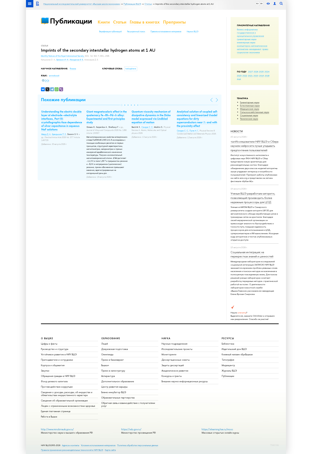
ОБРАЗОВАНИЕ (110, 338)
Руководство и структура (54, 349)
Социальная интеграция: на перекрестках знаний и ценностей (252, 254)
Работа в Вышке (49, 416)
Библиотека (228, 343)
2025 (261, 71)
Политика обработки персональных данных (137, 445)
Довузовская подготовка (114, 349)
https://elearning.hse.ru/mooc (217, 429)
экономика (254, 52)
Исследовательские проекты (177, 349)
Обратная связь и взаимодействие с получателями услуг (128, 404)
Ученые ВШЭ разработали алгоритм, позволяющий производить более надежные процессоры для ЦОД (253, 198)
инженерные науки (246, 42)
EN (261, 3)
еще (239, 78)
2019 (261, 75)
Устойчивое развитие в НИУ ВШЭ (59, 354)
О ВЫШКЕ (47, 338)
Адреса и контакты (70, 445)
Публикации (71, 21)
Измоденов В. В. (76, 59)
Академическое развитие (175, 370)
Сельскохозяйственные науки (254, 112)
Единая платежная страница (55, 411)
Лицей (104, 343)
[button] (121, 105)
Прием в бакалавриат (112, 359)
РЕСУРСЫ (228, 338)
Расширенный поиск (136, 31)
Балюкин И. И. (62, 59)
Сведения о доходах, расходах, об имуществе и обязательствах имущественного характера (66, 394)
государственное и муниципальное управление (250, 34)
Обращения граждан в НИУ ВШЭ (58, 376)
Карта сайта (110, 450)
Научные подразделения (174, 343)
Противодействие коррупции (57, 386)
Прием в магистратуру (113, 370)
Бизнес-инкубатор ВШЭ (113, 392)
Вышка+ (105, 365)
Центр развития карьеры (114, 386)
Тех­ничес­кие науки (249, 118)
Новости (237, 131)
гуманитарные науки (246, 39)
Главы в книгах (145, 22)
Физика (73, 68)
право (265, 49)
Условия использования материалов (98, 445)
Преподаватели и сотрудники (57, 359)
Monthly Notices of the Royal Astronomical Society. (63, 56)
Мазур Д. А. (46, 134)
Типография (228, 359)
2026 (256, 71)
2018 (267, 75)
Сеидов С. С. (147, 127)
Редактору (274, 445)
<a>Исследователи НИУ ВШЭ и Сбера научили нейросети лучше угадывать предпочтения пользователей (254, 146)
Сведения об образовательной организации (64, 400)
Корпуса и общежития (53, 365)
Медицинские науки (249, 108)
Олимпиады (107, 354)
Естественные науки (250, 105)
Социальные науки (249, 115)
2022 (244, 75)
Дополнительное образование (117, 381)
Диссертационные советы (176, 359)
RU (257, 3)
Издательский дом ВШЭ (234, 349)
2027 (250, 71)
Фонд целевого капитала (54, 381)
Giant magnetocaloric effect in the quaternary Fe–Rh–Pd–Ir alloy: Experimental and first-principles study (106, 117)
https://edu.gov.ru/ (131, 429)
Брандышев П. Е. (59, 134)
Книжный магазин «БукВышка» (237, 354)
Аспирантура (108, 376)
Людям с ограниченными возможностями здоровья (68, 405)
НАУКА (166, 338)
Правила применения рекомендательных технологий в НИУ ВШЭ (72, 450)
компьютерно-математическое (252, 45)
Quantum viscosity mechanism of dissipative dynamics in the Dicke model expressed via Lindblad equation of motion (151, 117)
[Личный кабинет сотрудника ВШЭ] (274, 3)
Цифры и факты (49, 343)
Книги (104, 22)
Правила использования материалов (165, 31)
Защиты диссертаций (173, 365)
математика (242, 49)
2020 (256, 75)
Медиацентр (228, 365)
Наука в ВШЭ (192, 31)
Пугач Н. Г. (194, 130)
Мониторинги (169, 354)
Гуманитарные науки (249, 102)
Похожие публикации (63, 99)
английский (54, 75)
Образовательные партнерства (118, 397)
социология (242, 52)
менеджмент (255, 49)
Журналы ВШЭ (229, 370)
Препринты (174, 22)
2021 (250, 75)
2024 (267, 71)
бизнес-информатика (247, 29)
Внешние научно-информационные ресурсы (185, 381)
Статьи (119, 22)
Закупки (45, 370)
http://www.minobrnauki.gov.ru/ (57, 429)
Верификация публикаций (110, 31)
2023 (239, 75)
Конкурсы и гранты (172, 376)
